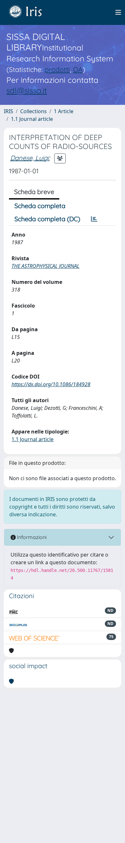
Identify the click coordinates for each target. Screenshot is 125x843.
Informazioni (31, 537)
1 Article (63, 111)
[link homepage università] (30, 12)
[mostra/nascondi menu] (118, 12)
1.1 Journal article (32, 118)
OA (78, 69)
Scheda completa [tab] (39, 206)
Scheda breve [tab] (34, 192)
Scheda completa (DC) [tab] (47, 219)
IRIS (8, 111)
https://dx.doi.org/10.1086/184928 (51, 384)
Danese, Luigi (29, 158)
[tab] (94, 219)
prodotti (57, 69)
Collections (33, 111)
